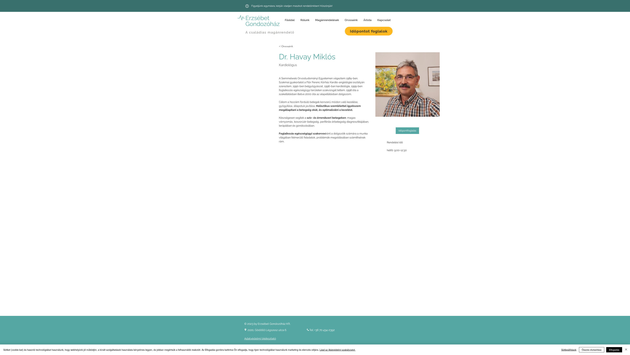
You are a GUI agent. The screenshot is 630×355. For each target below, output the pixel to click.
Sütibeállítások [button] (568, 349)
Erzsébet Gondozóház (262, 20)
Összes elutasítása (591, 349)
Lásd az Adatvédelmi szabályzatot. (338, 349)
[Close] (626, 349)
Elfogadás (614, 349)
